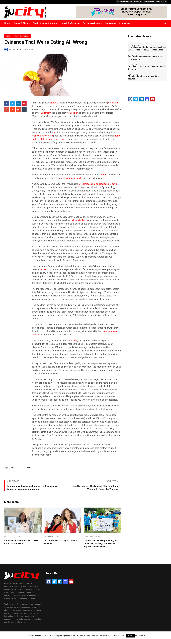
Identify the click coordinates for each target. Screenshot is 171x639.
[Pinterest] (24, 103)
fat (54, 132)
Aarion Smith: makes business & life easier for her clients (21, 542)
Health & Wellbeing (21, 36)
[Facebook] (6, 103)
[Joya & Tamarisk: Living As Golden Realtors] (62, 520)
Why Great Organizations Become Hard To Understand (147, 68)
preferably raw (56, 139)
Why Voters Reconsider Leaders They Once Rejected (145, 58)
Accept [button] (130, 635)
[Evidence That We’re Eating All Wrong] (38, 74)
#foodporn (113, 102)
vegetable (72, 340)
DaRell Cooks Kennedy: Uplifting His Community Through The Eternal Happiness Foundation (101, 543)
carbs (14, 467)
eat (21, 467)
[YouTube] (152, 99)
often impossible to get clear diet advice (98, 184)
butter (43, 269)
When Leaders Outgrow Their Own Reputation (143, 77)
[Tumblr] (24, 109)
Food (8, 36)
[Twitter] (12, 103)
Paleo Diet (73, 113)
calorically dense (79, 220)
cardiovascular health (71, 178)
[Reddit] (12, 109)
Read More (140, 635)
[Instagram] (147, 99)
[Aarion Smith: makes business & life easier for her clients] (23, 520)
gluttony (54, 102)
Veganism (46, 113)
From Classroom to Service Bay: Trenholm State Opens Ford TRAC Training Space (147, 48)
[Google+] (6, 109)
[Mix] (18, 109)
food (28, 467)
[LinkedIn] (141, 99)
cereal (104, 174)
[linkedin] (18, 103)
